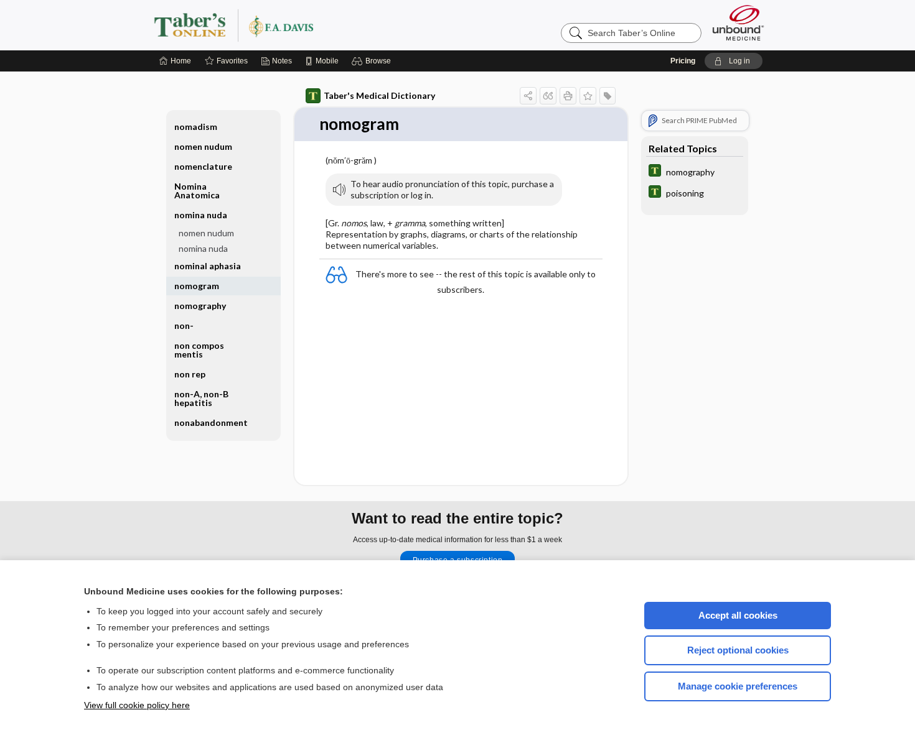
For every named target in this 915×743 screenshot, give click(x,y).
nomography (200, 305)
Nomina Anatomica (197, 190)
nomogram (196, 285)
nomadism (195, 126)
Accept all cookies (737, 615)
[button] (373, 61)
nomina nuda (203, 248)
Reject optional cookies (738, 650)
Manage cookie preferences (737, 686)
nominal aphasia (207, 266)
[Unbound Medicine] (738, 22)
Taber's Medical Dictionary (379, 95)
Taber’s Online (308, 25)
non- (184, 325)
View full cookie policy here (137, 705)
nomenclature (203, 166)
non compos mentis (199, 349)
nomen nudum (203, 146)
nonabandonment (211, 422)
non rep (189, 374)
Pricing (682, 61)
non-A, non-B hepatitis (201, 398)
